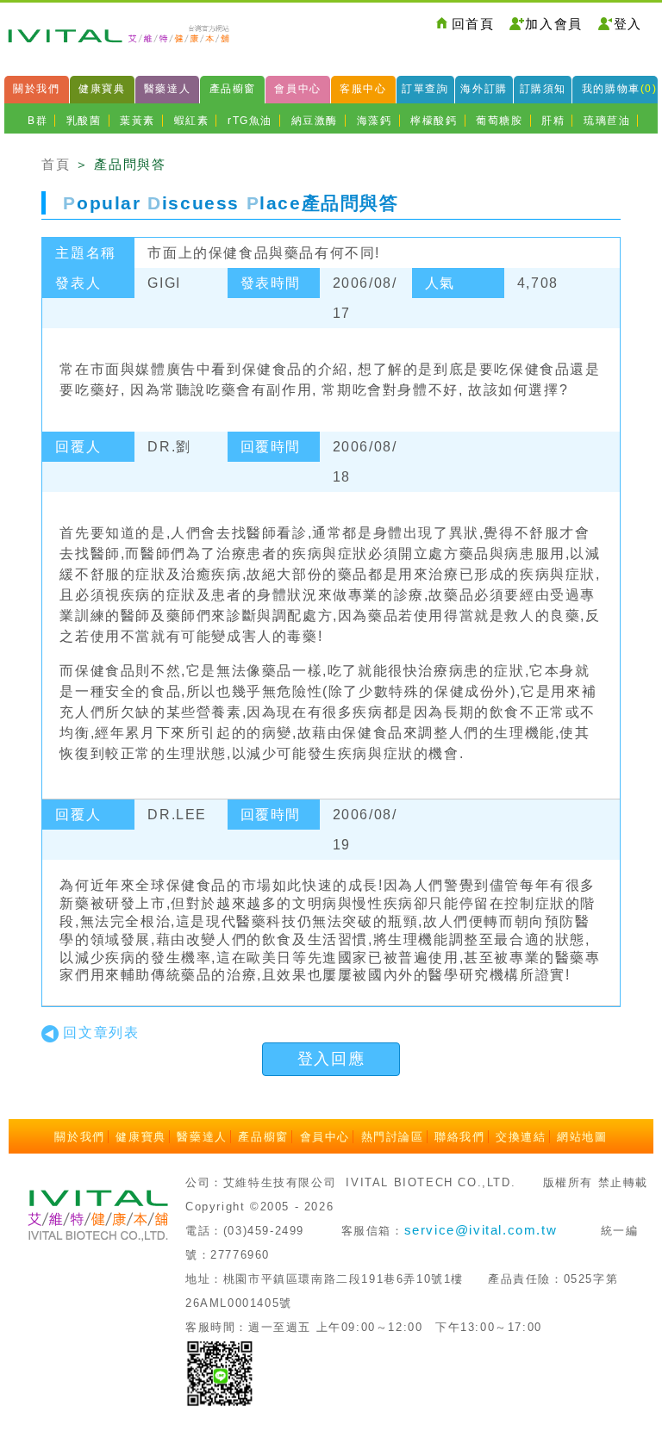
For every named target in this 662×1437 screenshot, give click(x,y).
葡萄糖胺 (499, 121)
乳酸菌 (84, 121)
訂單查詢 (425, 89)
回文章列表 (101, 1032)
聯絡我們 (459, 1136)
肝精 (553, 121)
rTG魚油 (250, 121)
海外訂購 (483, 89)
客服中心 (363, 89)
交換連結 (521, 1136)
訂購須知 (543, 89)
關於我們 (36, 89)
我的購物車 (620, 89)
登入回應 (331, 1058)
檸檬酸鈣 (433, 121)
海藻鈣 (374, 121)
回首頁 (473, 23)
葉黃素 (137, 121)
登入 (628, 23)
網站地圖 (582, 1136)
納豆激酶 (314, 121)
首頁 (55, 164)
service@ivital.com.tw (481, 1229)
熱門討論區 (392, 1136)
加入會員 (553, 23)
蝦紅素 (191, 121)
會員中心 (297, 89)
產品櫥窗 (232, 89)
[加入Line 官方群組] (219, 1372)
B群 (37, 121)
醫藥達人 (167, 89)
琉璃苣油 (607, 121)
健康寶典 (101, 89)
